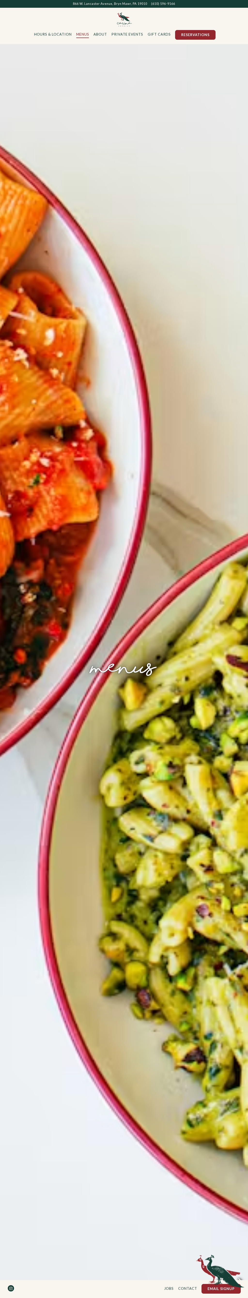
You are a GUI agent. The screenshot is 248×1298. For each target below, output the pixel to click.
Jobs (169, 1288)
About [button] (100, 34)
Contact (187, 1288)
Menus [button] (82, 34)
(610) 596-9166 (163, 4)
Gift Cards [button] (159, 34)
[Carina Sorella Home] (124, 19)
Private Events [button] (127, 34)
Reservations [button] (195, 35)
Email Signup (221, 1289)
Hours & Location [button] (53, 34)
